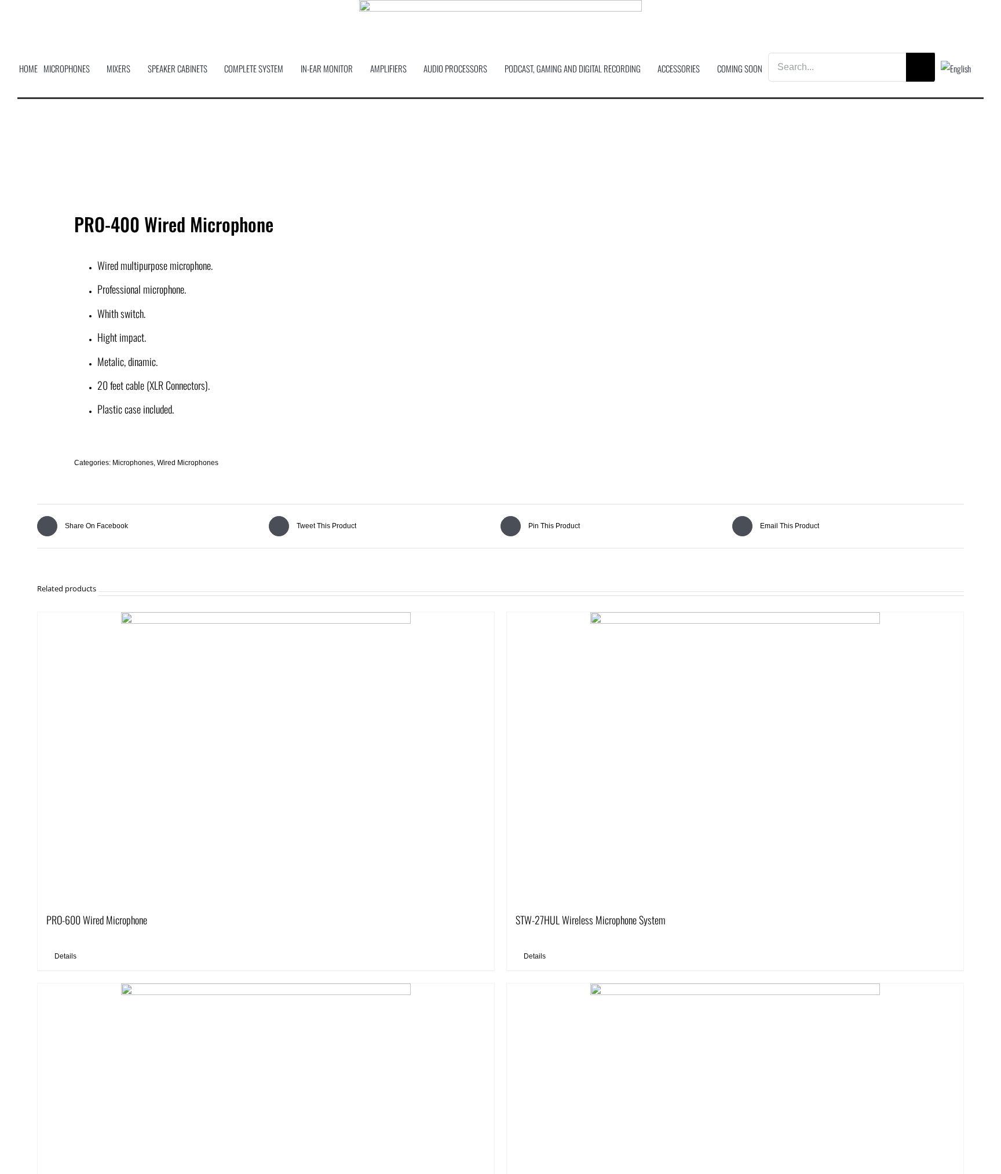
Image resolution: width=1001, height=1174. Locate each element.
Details (65, 956)
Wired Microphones (187, 463)
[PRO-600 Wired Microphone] (266, 757)
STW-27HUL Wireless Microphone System (591, 919)
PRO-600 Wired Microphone (96, 919)
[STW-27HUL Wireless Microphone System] (735, 757)
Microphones (133, 463)
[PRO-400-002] (259, 164)
